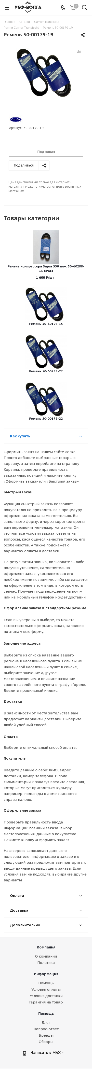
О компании (46, 956)
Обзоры (46, 1041)
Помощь (46, 983)
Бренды (46, 1035)
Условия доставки (46, 995)
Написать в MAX (45, 1052)
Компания (46, 947)
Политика (46, 962)
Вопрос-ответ (46, 1029)
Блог (46, 1022)
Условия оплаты (46, 989)
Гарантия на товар (46, 1002)
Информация (46, 974)
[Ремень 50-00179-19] (46, 72)
